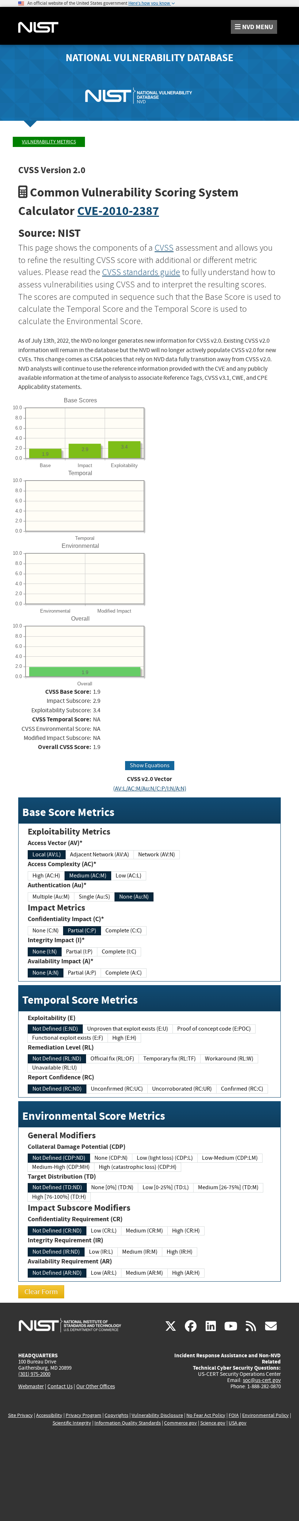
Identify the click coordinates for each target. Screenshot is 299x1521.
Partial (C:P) (82, 930)
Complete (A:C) (123, 972)
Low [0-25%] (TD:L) (166, 1187)
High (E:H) (124, 1038)
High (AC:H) (46, 875)
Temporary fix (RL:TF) (169, 1058)
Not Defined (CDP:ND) (58, 1158)
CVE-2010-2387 (118, 211)
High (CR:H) (186, 1230)
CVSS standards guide (141, 272)
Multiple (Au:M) (51, 896)
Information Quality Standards (127, 1423)
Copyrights (116, 1415)
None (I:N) (44, 951)
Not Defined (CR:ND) (57, 1230)
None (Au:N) (134, 896)
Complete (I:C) (119, 951)
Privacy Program (83, 1415)
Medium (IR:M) (140, 1251)
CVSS (164, 247)
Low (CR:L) (104, 1230)
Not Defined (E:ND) (55, 1028)
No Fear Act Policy (205, 1415)
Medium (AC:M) (87, 875)
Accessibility (49, 1415)
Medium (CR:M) (144, 1230)
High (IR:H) (180, 1251)
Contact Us (60, 1386)
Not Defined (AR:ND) (57, 1273)
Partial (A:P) (82, 972)
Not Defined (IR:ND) (56, 1251)
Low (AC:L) (128, 875)
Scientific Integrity (72, 1423)
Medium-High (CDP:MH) (61, 1167)
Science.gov (212, 1423)
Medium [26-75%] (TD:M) (228, 1187)
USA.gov (237, 1423)
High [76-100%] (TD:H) (59, 1197)
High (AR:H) (186, 1273)
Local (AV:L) (46, 854)
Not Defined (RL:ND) (56, 1058)
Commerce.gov (180, 1423)
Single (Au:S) (94, 896)
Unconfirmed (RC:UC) (117, 1088)
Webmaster (31, 1386)
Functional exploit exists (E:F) (67, 1038)
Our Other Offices (95, 1386)
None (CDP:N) (111, 1158)
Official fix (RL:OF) (112, 1058)
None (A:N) (45, 972)
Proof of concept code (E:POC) (214, 1028)
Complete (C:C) (123, 930)
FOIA (234, 1415)
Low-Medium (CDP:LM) (230, 1158)
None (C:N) (45, 930)
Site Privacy (20, 1415)
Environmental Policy (265, 1415)
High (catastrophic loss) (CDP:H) (137, 1167)
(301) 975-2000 (34, 1374)
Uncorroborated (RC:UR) (182, 1088)
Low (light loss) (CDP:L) (165, 1158)
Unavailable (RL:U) (54, 1067)
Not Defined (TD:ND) (57, 1187)
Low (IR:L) (101, 1251)
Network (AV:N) (156, 854)
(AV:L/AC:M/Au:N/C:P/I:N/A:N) (149, 788)
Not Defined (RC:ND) (57, 1088)
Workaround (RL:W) (229, 1058)
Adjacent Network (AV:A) (99, 854)
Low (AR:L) (104, 1273)
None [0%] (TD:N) (112, 1187)
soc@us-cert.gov (262, 1380)
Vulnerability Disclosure (157, 1415)
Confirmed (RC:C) (242, 1088)
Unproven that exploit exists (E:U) (127, 1028)
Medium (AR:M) (144, 1273)
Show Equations (150, 765)
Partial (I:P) (79, 951)
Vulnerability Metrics (49, 141)
